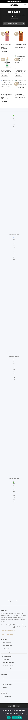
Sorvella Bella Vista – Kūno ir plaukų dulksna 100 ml (6, 46)
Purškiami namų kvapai (8, 662)
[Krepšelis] (25, 5)
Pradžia (5, 15)
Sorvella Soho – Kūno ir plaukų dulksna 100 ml (20, 95)
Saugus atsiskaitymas (8, 681)
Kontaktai (5, 687)
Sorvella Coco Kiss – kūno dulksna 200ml (6, 71)
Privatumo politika (16, 717)
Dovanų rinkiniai (7, 669)
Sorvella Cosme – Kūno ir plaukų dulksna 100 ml (21, 71)
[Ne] (26, 714)
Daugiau (4, 75)
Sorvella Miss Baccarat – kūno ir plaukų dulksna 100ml (7, 96)
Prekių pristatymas (7, 645)
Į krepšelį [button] (4, 51)
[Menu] (2, 6)
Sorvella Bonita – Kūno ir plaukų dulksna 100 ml (21, 45)
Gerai (8, 717)
